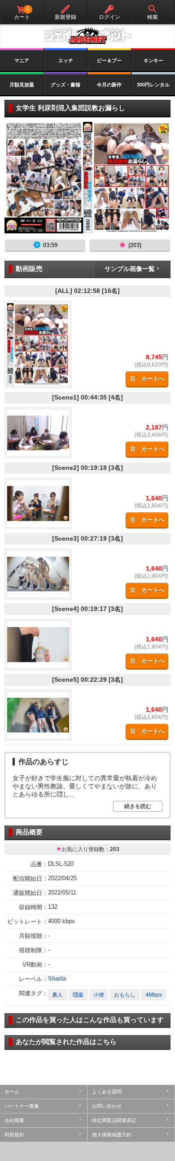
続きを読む (137, 806)
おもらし (125, 995)
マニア (21, 60)
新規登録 (65, 17)
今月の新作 (109, 84)
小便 (98, 995)
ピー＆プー (109, 60)
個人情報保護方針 (111, 1134)
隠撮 (78, 995)
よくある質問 (107, 1091)
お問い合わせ (107, 1106)
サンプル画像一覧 (130, 268)
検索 (152, 17)
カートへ (153, 378)
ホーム (11, 1091)
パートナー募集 (21, 1106)
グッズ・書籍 (65, 84)
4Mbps (153, 995)
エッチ (65, 60)
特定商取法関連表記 (114, 1120)
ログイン (109, 17)
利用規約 (14, 1134)
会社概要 (14, 1120)
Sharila (57, 978)
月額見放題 (21, 84)
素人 (57, 995)
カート (22, 13)
